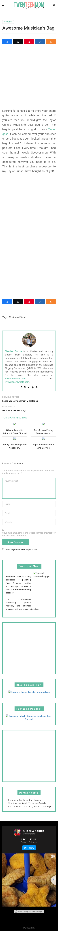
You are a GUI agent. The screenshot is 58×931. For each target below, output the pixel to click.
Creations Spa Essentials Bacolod (25, 800)
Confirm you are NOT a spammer (20, 549)
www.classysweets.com (17, 382)
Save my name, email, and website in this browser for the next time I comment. (29, 534)
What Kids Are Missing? (14, 410)
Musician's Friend (17, 317)
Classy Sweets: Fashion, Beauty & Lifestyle (30, 806)
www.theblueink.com (15, 378)
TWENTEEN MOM (29, 928)
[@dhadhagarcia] (17, 832)
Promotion (8, 22)
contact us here (32, 609)
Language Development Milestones (20, 401)
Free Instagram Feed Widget (30, 911)
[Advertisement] (29, 76)
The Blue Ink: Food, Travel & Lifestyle (27, 803)
